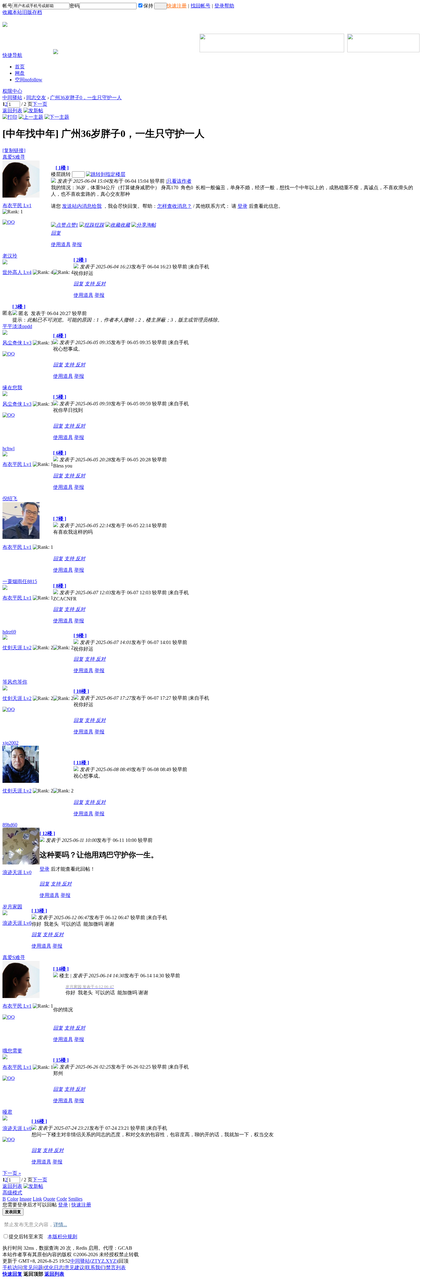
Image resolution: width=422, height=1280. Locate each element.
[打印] (9, 117)
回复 (56, 233)
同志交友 (36, 97)
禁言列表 (116, 1267)
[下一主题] (56, 117)
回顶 (124, 1261)
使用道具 (61, 244)
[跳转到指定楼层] (105, 174)
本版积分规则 (62, 1236)
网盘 (20, 73)
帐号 (7, 5)
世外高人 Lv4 (17, 272)
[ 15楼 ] (61, 1060)
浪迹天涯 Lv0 (17, 872)
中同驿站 (12, 97)
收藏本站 (12, 12)
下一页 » (11, 1173)
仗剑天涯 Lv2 (17, 647)
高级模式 (12, 1192)
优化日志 (54, 1267)
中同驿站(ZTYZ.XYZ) (94, 1261)
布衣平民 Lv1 (17, 205)
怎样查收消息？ (174, 206)
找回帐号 (200, 5)
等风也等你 (14, 682)
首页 (20, 66)
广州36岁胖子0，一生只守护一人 (86, 97)
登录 (242, 206)
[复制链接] (13, 150)
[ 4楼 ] (59, 335)
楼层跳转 (61, 174)
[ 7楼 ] (59, 518)
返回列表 (12, 110)
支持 (90, 283)
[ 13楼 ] (39, 910)
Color (12, 1198)
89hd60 (9, 824)
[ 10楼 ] (81, 691)
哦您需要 (12, 1050)
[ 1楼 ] (62, 167)
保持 (148, 5)
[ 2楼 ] (80, 259)
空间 (28, 79)
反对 (101, 283)
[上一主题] (31, 117)
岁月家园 (12, 906)
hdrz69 (9, 631)
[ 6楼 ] (59, 452)
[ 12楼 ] (47, 833)
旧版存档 (32, 12)
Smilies (75, 1198)
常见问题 (33, 1267)
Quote (49, 1198)
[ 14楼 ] (61, 968)
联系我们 (95, 1267)
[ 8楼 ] (59, 585)
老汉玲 (9, 255)
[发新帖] (33, 110)
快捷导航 (12, 55)
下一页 (39, 104)
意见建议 (74, 1267)
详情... (60, 1224)
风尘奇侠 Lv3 (17, 342)
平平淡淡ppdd (17, 326)
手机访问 (12, 1267)
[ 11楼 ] (81, 762)
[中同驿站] (4, 24)
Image (25, 1198)
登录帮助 (224, 5)
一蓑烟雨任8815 (19, 581)
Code (62, 1198)
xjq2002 (10, 742)
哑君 (7, 1112)
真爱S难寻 (13, 157)
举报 (77, 244)
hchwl (8, 448)
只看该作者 (179, 181)
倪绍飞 (9, 498)
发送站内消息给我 (82, 206)
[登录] (160, 6)
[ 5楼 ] (59, 396)
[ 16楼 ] (39, 1121)
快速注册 (177, 5)
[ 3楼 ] (18, 306)
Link (37, 1198)
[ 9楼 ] (80, 635)
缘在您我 (12, 387)
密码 (74, 5)
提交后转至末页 (26, 1236)
